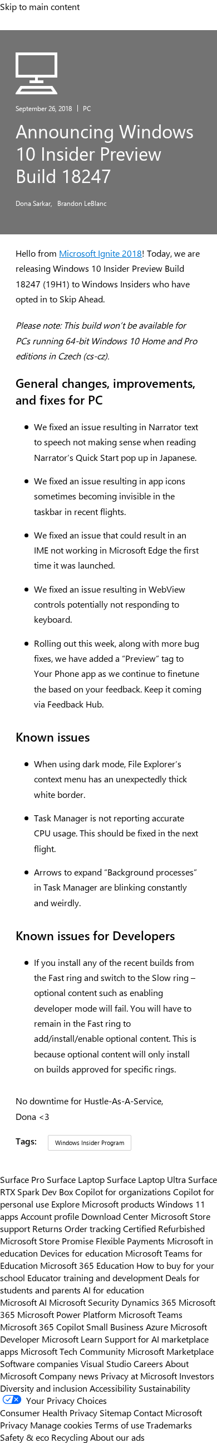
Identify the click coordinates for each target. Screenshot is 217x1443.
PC (87, 108)
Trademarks (169, 1424)
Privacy (15, 1424)
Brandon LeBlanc (82, 203)
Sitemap (115, 1412)
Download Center (115, 1216)
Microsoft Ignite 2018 (100, 253)
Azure (157, 1326)
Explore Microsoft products (103, 1203)
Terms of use (119, 1424)
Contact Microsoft (168, 1412)
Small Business (115, 1326)
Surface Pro (22, 1179)
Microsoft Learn (72, 1339)
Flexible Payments (130, 1240)
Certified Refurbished (164, 1228)
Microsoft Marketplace (170, 1351)
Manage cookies (61, 1424)
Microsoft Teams (151, 1314)
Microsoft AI (23, 1302)
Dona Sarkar (34, 203)
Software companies (39, 1363)
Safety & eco (24, 1437)
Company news (68, 1375)
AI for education (113, 1289)
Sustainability (164, 1388)
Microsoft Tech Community (73, 1351)
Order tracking (93, 1228)
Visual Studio (106, 1363)
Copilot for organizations (123, 1191)
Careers (148, 1363)
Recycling (69, 1437)
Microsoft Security (84, 1302)
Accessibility (113, 1388)
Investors (196, 1375)
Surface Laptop (76, 1179)
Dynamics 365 (148, 1302)
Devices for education (81, 1253)
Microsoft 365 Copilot (42, 1326)
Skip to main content (40, 6)
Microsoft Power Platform (66, 1314)
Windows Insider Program (89, 1142)
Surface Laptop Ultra (146, 1179)
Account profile (50, 1216)
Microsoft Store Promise (46, 1240)
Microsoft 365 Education (87, 1265)
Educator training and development (95, 1277)
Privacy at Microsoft (139, 1375)
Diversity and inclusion (43, 1388)
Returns (47, 1228)
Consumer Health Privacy (48, 1412)
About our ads (117, 1437)
